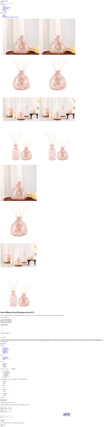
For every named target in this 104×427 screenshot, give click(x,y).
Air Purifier (5, 347)
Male (6, 408)
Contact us (5, 10)
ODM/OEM (5, 357)
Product (4, 6)
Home (4, 14)
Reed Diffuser (5, 352)
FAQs (4, 359)
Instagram (5, 364)
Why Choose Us (6, 358)
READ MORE (3, 343)
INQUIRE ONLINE (4, 324)
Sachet (4, 353)
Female (9, 408)
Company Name (5, 1)
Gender (1, 408)
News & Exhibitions (7, 7)
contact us (22, 422)
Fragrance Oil (5, 349)
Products (4, 15)
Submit (13, 368)
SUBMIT (2, 420)
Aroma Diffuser (6, 348)
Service (4, 9)
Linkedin (4, 366)
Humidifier (5, 350)
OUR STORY (5, 8)
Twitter (4, 365)
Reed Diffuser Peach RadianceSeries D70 (11, 17)
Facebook (5, 363)
